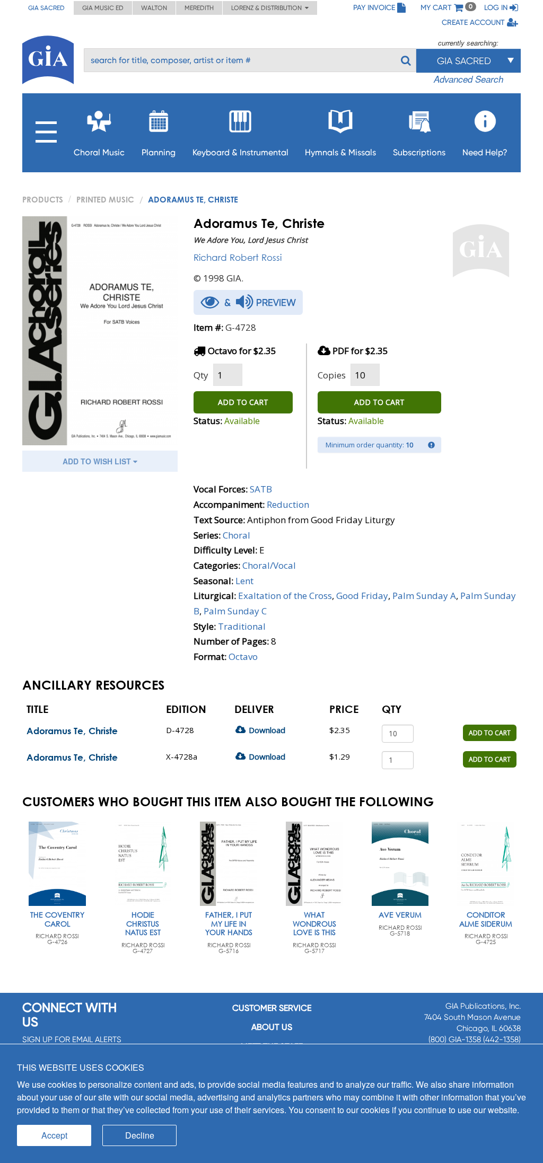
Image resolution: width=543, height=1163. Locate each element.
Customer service (271, 1008)
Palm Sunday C (235, 611)
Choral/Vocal (269, 565)
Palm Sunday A (424, 595)
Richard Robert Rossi (238, 257)
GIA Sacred (46, 8)
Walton (154, 8)
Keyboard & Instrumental (240, 152)
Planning (159, 152)
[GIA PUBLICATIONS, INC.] (48, 58)
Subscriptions (419, 152)
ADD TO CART (243, 402)
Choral (236, 535)
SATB (261, 489)
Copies (332, 375)
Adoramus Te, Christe (72, 731)
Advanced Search (468, 79)
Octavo (243, 656)
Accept (54, 1135)
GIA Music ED (103, 8)
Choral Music (99, 152)
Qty (201, 375)
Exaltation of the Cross (285, 595)
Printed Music (105, 199)
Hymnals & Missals (340, 152)
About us (271, 1027)
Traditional (242, 626)
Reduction (288, 504)
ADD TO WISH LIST (98, 461)
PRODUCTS (42, 199)
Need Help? (484, 152)
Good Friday (362, 595)
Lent (244, 581)
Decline (139, 1135)
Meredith (199, 8)
